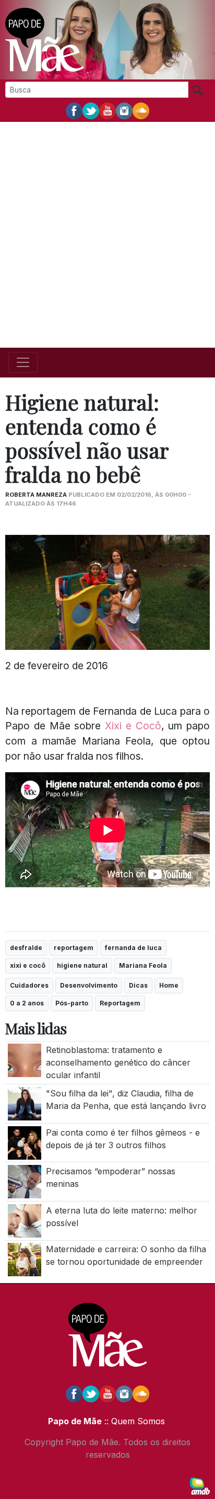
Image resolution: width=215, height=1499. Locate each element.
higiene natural (82, 965)
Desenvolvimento (88, 985)
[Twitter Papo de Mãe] (90, 110)
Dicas (138, 985)
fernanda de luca (133, 948)
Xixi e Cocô (133, 725)
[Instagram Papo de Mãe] (124, 110)
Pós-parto (71, 1003)
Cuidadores (29, 985)
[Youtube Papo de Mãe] (107, 110)
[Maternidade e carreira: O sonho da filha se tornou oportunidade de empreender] (24, 1259)
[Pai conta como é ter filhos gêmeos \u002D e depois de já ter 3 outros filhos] (24, 1142)
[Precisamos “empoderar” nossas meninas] (24, 1181)
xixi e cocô (27, 965)
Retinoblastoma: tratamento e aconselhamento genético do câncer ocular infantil (118, 1062)
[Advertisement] (107, 234)
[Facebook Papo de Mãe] (74, 110)
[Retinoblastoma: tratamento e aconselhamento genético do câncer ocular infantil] (24, 1060)
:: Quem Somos (133, 1421)
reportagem (73, 948)
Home (168, 985)
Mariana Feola (143, 965)
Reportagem (120, 1003)
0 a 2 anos (27, 1003)
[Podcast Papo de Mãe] (141, 110)
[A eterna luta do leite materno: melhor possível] (24, 1220)
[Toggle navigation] (23, 362)
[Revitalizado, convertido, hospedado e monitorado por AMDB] (200, 1485)
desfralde (26, 948)
